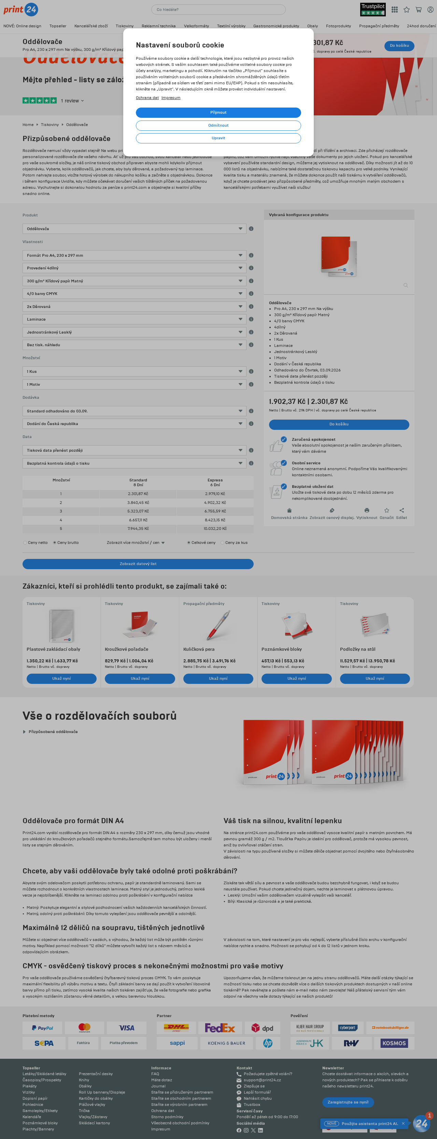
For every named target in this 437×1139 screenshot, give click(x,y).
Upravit (218, 138)
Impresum (171, 97)
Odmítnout (218, 125)
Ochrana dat (147, 97)
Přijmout (218, 112)
